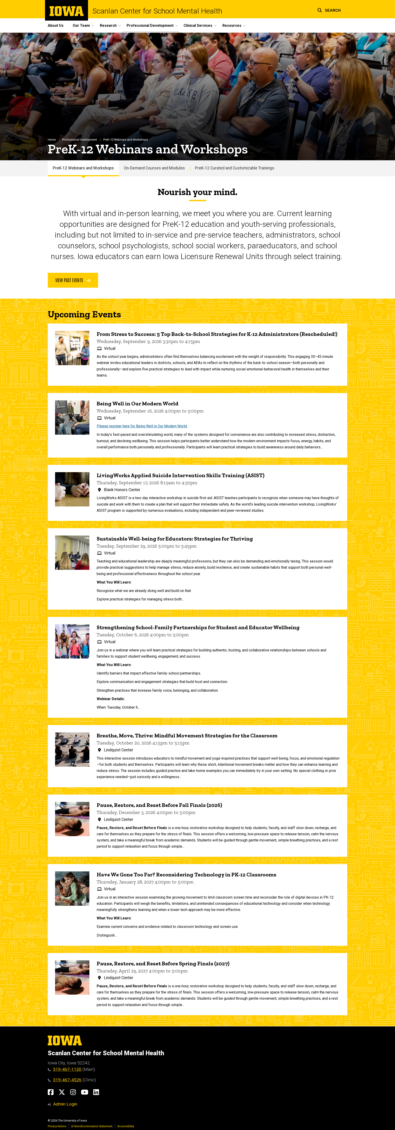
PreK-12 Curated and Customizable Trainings (234, 168)
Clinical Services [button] (198, 25)
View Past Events (69, 280)
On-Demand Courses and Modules (154, 168)
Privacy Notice (57, 1126)
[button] (329, 9)
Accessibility (125, 1126)
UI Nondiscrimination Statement (91, 1126)
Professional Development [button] (150, 25)
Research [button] (108, 25)
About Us (56, 25)
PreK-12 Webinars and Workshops (83, 168)
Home (52, 139)
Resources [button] (231, 25)
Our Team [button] (81, 25)
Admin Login (65, 1104)
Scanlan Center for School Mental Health (157, 11)
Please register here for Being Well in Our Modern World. (142, 426)
